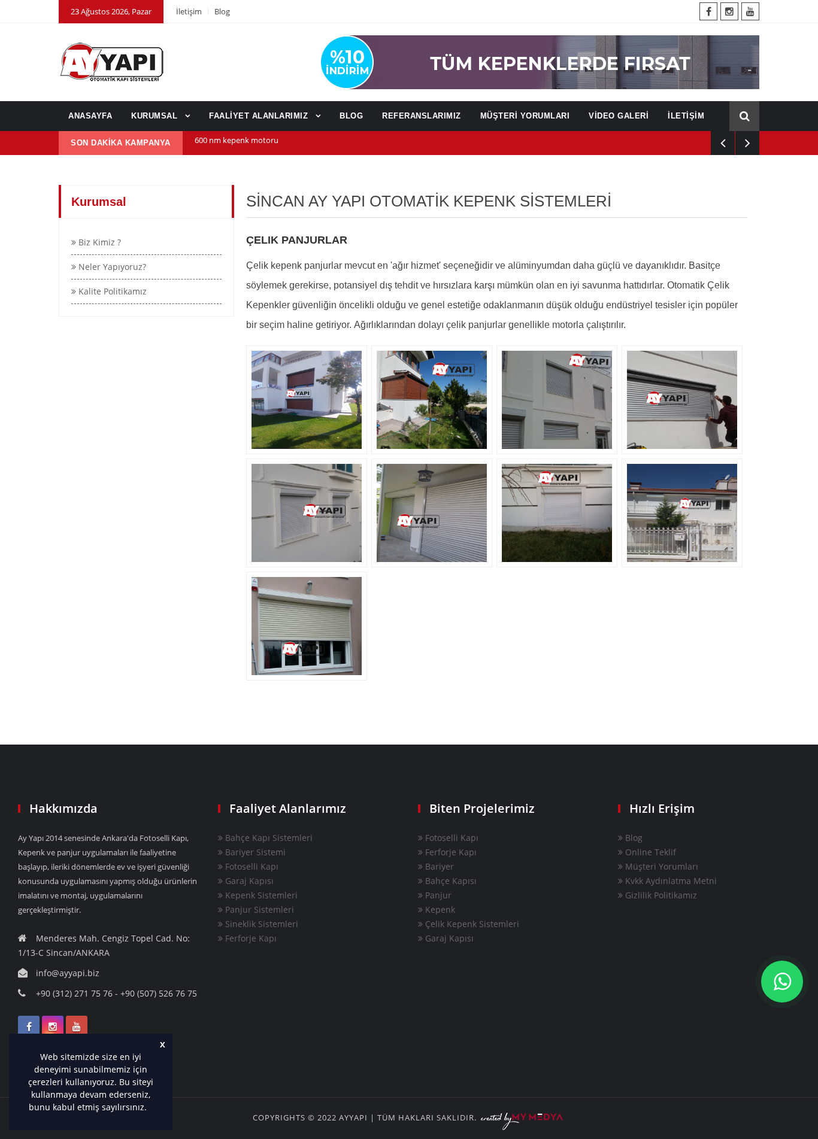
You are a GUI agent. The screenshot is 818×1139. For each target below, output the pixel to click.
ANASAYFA (90, 115)
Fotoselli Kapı (250, 866)
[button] (151, 1108)
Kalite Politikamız (111, 291)
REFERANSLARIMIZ (421, 115)
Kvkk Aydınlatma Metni (670, 880)
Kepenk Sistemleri (260, 895)
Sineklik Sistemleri (260, 924)
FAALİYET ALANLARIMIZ (260, 115)
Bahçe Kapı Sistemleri (268, 837)
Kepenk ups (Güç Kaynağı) (241, 143)
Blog (222, 11)
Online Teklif (649, 852)
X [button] (162, 1045)
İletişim (189, 11)
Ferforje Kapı (250, 938)
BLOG (351, 115)
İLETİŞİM (686, 115)
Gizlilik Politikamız (660, 895)
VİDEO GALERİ (619, 115)
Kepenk (439, 909)
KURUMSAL (155, 115)
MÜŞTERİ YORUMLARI (525, 115)
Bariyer (438, 866)
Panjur (437, 895)
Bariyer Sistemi (254, 852)
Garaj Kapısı (248, 880)
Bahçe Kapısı (450, 880)
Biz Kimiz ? (98, 242)
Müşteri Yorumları (660, 866)
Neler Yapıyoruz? (111, 266)
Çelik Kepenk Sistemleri (471, 924)
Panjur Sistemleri (258, 909)
